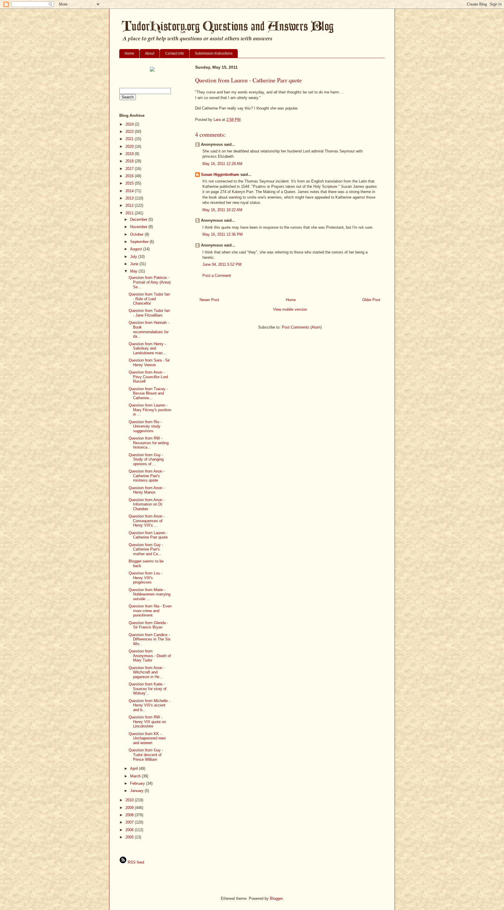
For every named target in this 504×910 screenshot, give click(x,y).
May (134, 271)
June (134, 264)
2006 (130, 830)
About (149, 53)
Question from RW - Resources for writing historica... (149, 442)
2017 (130, 168)
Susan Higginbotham (220, 174)
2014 (130, 191)
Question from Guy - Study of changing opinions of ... (146, 459)
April (134, 768)
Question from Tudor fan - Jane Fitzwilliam (149, 312)
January (137, 791)
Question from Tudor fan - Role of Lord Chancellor (149, 298)
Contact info (174, 53)
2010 (130, 800)
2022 (130, 131)
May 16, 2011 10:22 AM (222, 210)
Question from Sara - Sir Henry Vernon (149, 362)
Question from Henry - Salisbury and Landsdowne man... (147, 348)
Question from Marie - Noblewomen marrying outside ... (149, 594)
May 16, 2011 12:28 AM (222, 163)
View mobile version (290, 309)
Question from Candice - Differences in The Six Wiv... (150, 639)
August (136, 249)
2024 (130, 124)
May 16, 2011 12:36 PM (222, 234)
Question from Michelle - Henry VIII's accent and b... (149, 705)
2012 (130, 205)
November (139, 227)
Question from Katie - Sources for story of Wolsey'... (148, 688)
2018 (130, 161)
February (138, 783)
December (139, 219)
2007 (130, 822)
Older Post (371, 300)
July (134, 256)
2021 (130, 139)
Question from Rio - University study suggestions (145, 426)
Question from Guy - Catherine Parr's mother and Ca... (146, 549)
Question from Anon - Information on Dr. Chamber (146, 504)
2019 (130, 154)
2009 (130, 807)
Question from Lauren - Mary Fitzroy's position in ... (150, 409)
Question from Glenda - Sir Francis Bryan (148, 625)
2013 (130, 198)
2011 (130, 213)
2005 (130, 837)
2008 (130, 815)
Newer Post (209, 300)
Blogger (276, 898)
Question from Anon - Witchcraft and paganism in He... (146, 672)
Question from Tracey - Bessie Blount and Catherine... (148, 393)
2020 (130, 146)
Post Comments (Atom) (302, 327)
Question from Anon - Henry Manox (146, 490)
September (140, 241)
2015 (130, 183)
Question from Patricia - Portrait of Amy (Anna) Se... (150, 282)
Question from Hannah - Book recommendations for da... (149, 329)
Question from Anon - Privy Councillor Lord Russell (148, 376)
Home (129, 53)
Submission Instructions (213, 53)
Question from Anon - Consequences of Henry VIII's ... (146, 520)
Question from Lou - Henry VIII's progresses (145, 577)
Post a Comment (216, 275)
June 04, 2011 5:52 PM (222, 264)
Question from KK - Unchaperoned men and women (147, 738)
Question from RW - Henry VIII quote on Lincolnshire (147, 721)
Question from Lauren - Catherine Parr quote (148, 535)
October (137, 234)
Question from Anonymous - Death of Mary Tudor (150, 655)
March (136, 776)
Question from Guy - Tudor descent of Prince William (146, 754)
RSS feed (135, 862)
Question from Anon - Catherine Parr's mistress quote (146, 475)
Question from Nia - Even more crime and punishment (150, 610)
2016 (130, 176)
